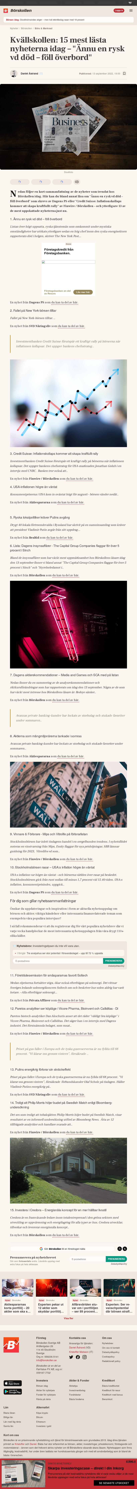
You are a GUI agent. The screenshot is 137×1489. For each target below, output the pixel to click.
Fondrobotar (75, 1394)
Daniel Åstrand (29, 73)
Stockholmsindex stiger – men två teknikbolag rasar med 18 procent (45, 19)
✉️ (41, 73)
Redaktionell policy (111, 1361)
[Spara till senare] (124, 73)
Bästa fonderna (76, 1399)
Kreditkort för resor (111, 1390)
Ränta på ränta (43, 1399)
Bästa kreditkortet (110, 1385)
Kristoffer (20, 1444)
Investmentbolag (77, 1390)
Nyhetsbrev (107, 1343)
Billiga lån (8, 1417)
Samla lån (8, 1426)
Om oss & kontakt (111, 1347)
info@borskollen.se (46, 1360)
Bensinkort (107, 1399)
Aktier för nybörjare (45, 1390)
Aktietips (73, 1385)
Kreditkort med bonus (112, 1394)
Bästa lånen (9, 1412)
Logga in (119, 10)
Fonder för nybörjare (46, 1394)
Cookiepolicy (108, 1356)
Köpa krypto (42, 1412)
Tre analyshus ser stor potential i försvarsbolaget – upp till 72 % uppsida (65, 953)
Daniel (33, 1444)
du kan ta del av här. (64, 302)
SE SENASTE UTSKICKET (114, 1483)
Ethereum (41, 1421)
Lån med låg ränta (12, 1421)
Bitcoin (39, 1417)
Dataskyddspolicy (116, 965)
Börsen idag (42, 1385)
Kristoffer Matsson (79, 1351)
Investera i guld (43, 1426)
